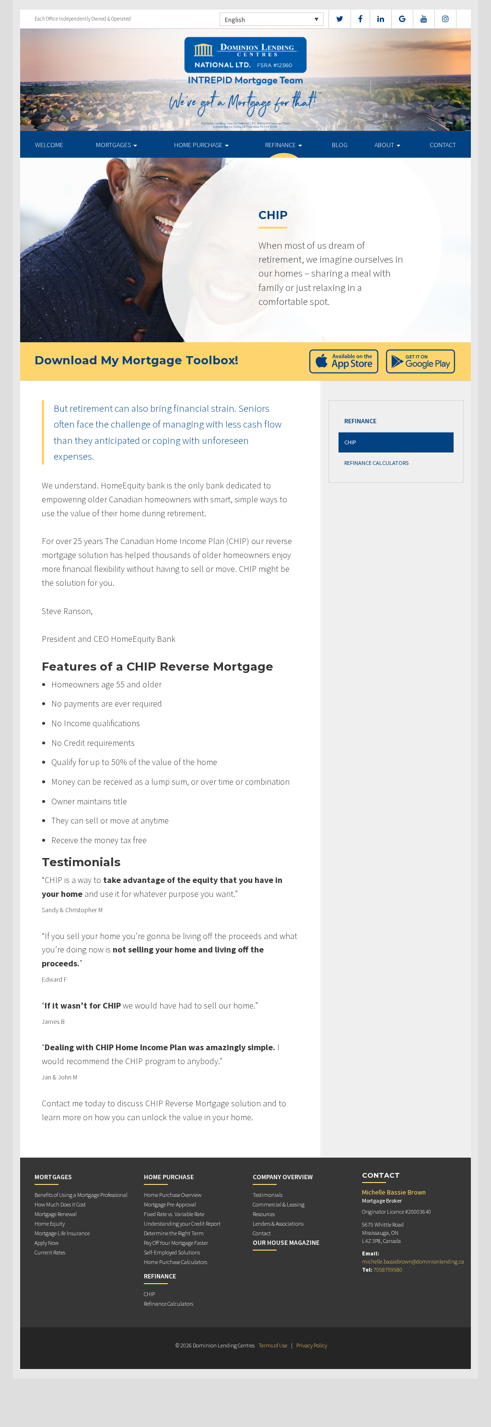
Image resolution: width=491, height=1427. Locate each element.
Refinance (281, 144)
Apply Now (46, 1242)
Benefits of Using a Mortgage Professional (81, 1194)
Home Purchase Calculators (175, 1261)
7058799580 (388, 1269)
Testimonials (267, 1194)
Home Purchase (199, 144)
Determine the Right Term (174, 1233)
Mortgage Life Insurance (62, 1233)
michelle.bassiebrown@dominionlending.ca (413, 1261)
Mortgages (114, 144)
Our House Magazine (286, 1242)
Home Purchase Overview (172, 1194)
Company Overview (283, 1176)
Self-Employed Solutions (172, 1252)
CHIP (350, 442)
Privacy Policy (311, 1345)
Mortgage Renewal (56, 1214)
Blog (340, 144)
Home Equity (50, 1223)
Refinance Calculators (376, 462)
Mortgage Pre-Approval (170, 1204)
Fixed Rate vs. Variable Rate (174, 1214)
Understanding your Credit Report (182, 1223)
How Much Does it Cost (60, 1204)
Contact (443, 144)
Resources (264, 1214)
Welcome (49, 144)
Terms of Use (272, 1345)
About (385, 144)
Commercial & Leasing (278, 1204)
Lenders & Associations (278, 1223)
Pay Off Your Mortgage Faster (176, 1242)
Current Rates (50, 1252)
